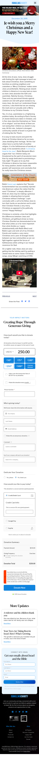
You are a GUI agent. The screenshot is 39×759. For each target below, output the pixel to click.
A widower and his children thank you (19, 614)
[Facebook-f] (16, 712)
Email (5, 674)
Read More (7, 623)
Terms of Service (14, 689)
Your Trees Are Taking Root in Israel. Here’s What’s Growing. (17, 632)
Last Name (7, 668)
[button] (35, 2)
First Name (7, 661)
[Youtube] (26, 712)
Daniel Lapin (11, 184)
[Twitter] (19, 712)
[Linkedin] (23, 712)
